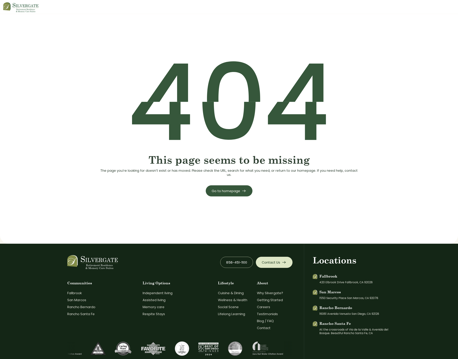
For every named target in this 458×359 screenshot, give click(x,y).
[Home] (21, 7)
